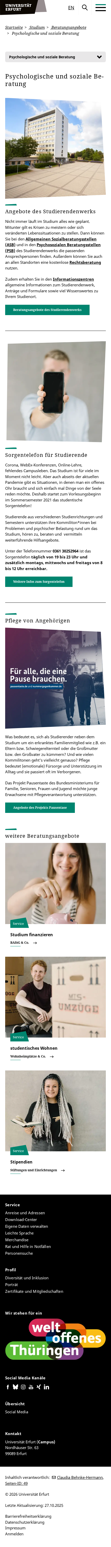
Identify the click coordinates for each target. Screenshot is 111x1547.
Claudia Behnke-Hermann (80, 1477)
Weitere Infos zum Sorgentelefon (39, 581)
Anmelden (14, 1533)
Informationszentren (73, 279)
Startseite (14, 27)
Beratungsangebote (68, 27)
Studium (36, 27)
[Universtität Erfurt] (23, 7)
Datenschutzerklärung (24, 1522)
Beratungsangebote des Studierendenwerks (47, 310)
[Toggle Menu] (101, 7)
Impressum (15, 1527)
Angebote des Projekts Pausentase (40, 807)
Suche (84, 7)
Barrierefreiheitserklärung (28, 1516)
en (71, 7)
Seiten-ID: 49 (16, 1483)
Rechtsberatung (85, 262)
